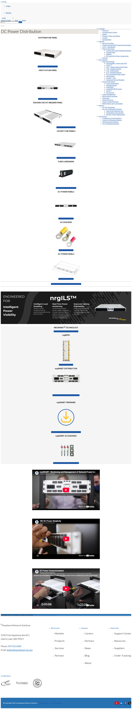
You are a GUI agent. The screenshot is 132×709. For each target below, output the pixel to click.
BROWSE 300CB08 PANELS (66, 127)
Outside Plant (110, 52)
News (24, 20)
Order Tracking (122, 655)
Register (8, 13)
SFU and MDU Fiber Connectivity (117, 56)
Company (101, 29)
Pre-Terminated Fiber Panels (115, 74)
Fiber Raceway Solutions (110, 122)
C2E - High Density (112, 71)
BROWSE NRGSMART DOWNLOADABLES (66, 432)
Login (4, 18)
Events (104, 34)
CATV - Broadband (108, 47)
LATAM (105, 58)
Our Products (102, 60)
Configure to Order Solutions (111, 118)
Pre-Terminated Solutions (110, 124)
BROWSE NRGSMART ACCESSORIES (66, 463)
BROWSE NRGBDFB (66, 365)
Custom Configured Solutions (112, 120)
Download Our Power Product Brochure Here (66, 284)
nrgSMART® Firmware (114, 89)
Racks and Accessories (109, 96)
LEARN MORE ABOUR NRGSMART (66, 331)
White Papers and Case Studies (112, 103)
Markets (101, 41)
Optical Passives (107, 100)
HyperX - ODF (111, 78)
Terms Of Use (38, 615)
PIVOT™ (109, 65)
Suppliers (119, 648)
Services (59, 648)
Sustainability (106, 39)
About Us (105, 30)
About (88, 662)
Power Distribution (108, 82)
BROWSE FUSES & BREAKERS (66, 188)
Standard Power (111, 85)
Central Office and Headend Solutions (118, 50)
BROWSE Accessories (66, 250)
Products (60, 640)
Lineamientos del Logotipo (115, 113)
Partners (101, 105)
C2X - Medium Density (113, 69)
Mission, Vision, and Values (111, 36)
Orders (8, 6)
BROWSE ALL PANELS (66, 218)
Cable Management (108, 94)
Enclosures (105, 98)
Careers (105, 38)
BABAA (109, 54)
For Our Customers (108, 107)
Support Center (6, 20)
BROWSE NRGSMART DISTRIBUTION (66, 395)
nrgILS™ (109, 91)
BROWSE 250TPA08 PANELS (48, 66)
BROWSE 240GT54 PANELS (47, 99)
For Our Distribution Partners (112, 109)
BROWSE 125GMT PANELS (66, 158)
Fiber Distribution (108, 61)
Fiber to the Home (108, 49)
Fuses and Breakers (112, 83)
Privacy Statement (50, 615)
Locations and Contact (109, 32)
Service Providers (108, 43)
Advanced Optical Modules (115, 80)
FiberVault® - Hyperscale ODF (116, 63)
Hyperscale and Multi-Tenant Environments (116, 45)
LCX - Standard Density (113, 72)
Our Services (102, 116)
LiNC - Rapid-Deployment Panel (116, 67)
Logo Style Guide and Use (114, 111)
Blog (16, 20)
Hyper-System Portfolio (110, 102)
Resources (119, 640)
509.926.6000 (14, 646)
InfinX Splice (110, 76)
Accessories (110, 92)
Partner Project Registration (115, 114)
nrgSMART (110, 87)
